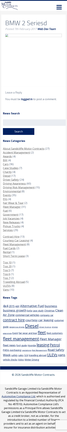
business (51, 306)
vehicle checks (10, 359)
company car (46, 315)
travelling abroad (37, 355)
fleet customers (55, 333)
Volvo (21, 359)
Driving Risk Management (19, 187)
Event (15, 333)
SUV (26, 355)
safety (14, 355)
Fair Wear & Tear (13, 203)
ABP (17, 306)
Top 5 (6, 270)
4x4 (5, 306)
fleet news (9, 345)
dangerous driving (16, 327)
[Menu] (59, 7)
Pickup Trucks (11, 226)
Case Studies (10, 168)
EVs (5, 199)
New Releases (11, 222)
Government (10, 214)
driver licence (45, 327)
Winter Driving (32, 359)
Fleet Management (14, 244)
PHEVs (6, 350)
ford (18, 345)
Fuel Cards (9, 248)
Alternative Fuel (32, 306)
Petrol (55, 344)
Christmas (49, 310)
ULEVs (7, 286)
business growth (14, 310)
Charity (7, 172)
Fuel (5, 211)
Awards (7, 156)
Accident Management (16, 152)
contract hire (14, 319)
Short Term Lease (14, 256)
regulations (26, 350)
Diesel (6, 176)
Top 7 (6, 278)
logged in (27, 99)
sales (21, 355)
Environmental (12, 191)
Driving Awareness (14, 183)
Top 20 (7, 266)
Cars (5, 164)
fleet (42, 332)
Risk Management (39, 350)
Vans (6, 289)
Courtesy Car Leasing (16, 240)
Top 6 (6, 274)
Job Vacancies (11, 218)
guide (24, 345)
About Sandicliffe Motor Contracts (23, 148)
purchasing (15, 350)
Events (7, 195)
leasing (43, 344)
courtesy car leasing (39, 320)
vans (61, 355)
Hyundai (32, 345)
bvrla (29, 310)
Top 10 (7, 262)
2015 (12, 306)
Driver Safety (11, 179)
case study (38, 310)
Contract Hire (11, 236)
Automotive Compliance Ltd (18, 396)
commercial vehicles (27, 315)
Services (8, 230)
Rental (7, 252)
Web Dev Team (46, 29)
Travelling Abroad (14, 282)
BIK (5, 160)
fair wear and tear (28, 333)
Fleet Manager (12, 207)
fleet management (21, 339)
